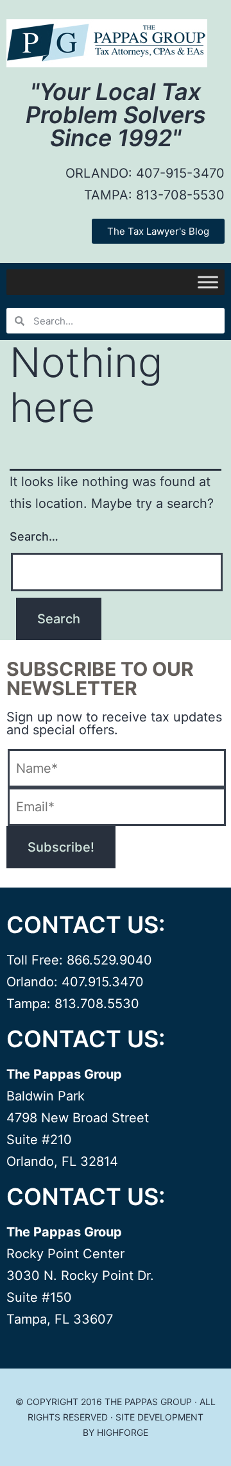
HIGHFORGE (122, 1432)
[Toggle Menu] (208, 282)
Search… (34, 536)
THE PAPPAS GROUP (148, 1401)
